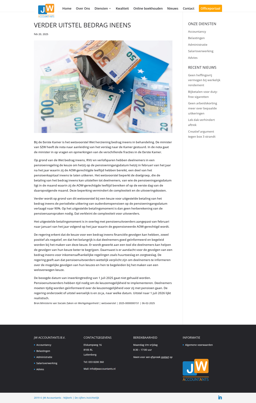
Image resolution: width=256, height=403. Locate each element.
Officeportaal (210, 8)
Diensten (101, 8)
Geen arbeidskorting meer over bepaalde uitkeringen (202, 108)
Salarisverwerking (200, 51)
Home (66, 8)
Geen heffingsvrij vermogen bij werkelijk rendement (204, 80)
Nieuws (172, 8)
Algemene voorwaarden (199, 344)
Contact (188, 8)
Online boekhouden (148, 8)
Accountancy (197, 31)
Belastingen (196, 38)
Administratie (197, 45)
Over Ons (83, 8)
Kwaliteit (122, 8)
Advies (192, 58)
